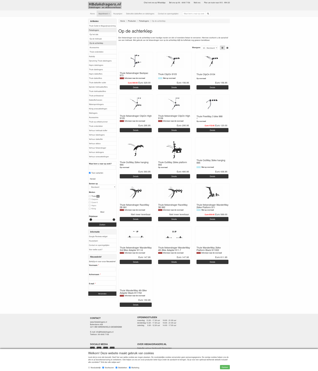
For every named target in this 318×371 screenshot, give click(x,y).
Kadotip (92, 56)
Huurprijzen (93, 240)
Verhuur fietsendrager (97, 148)
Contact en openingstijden (99, 245)
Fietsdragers (94, 30)
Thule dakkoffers (95, 78)
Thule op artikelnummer (98, 121)
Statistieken (122, 367)
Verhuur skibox (95, 143)
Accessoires (94, 47)
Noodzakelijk (96, 367)
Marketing (135, 367)
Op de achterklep (96, 43)
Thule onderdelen (96, 52)
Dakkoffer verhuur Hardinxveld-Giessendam (154, 348)
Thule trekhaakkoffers (97, 91)
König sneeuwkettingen (98, 108)
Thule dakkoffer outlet (97, 82)
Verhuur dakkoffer (96, 139)
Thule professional (96, 95)
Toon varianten (97, 173)
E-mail (91, 283)
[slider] (91, 219)
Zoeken (102, 224)
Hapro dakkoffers (95, 74)
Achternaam (94, 274)
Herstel (93, 179)
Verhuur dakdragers (97, 134)
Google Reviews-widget (98, 236)
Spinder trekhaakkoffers (98, 87)
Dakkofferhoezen (95, 100)
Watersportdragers (96, 104)
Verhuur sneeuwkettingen (99, 156)
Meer (102, 212)
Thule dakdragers (96, 69)
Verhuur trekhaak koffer (98, 130)
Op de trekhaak (96, 38)
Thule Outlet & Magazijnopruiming (102, 26)
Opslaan (225, 367)
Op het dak (94, 34)
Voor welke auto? (95, 249)
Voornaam (93, 265)
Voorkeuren (109, 367)
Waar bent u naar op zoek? (100, 163)
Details (135, 87)
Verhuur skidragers (96, 152)
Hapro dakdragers (96, 65)
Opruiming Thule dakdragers (100, 60)
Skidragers (93, 113)
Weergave (196, 47)
